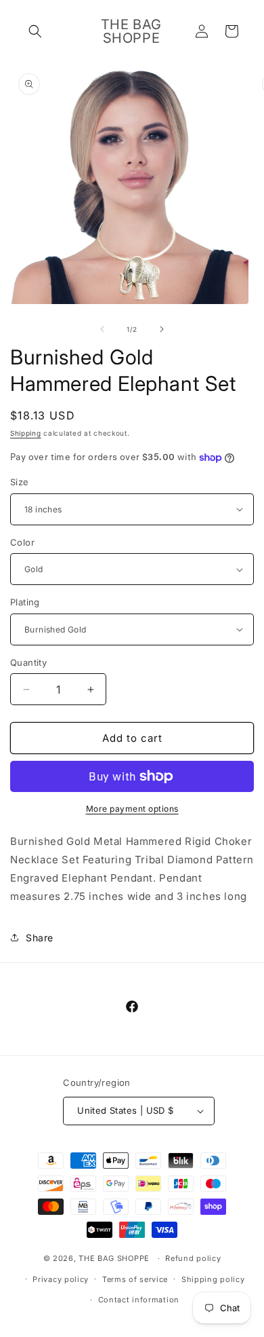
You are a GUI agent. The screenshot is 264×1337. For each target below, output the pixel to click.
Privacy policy (60, 1279)
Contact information (138, 1299)
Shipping (25, 433)
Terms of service (135, 1279)
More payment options (132, 809)
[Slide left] (102, 329)
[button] (35, 31)
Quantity (28, 662)
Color (22, 542)
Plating (25, 602)
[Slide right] (162, 329)
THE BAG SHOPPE (114, 1258)
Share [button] (39, 937)
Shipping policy (213, 1279)
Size (19, 481)
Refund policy (193, 1258)
